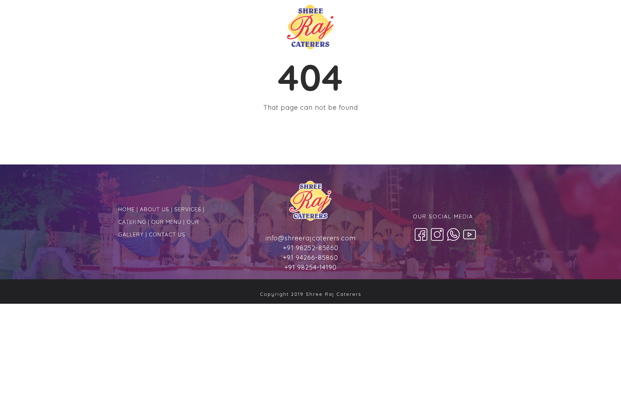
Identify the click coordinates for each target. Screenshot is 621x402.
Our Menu (372, 29)
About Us (195, 28)
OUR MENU (166, 221)
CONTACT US (167, 234)
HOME (126, 209)
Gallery (416, 29)
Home (157, 28)
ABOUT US (154, 209)
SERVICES (187, 209)
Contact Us (463, 29)
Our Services (248, 28)
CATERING (132, 221)
